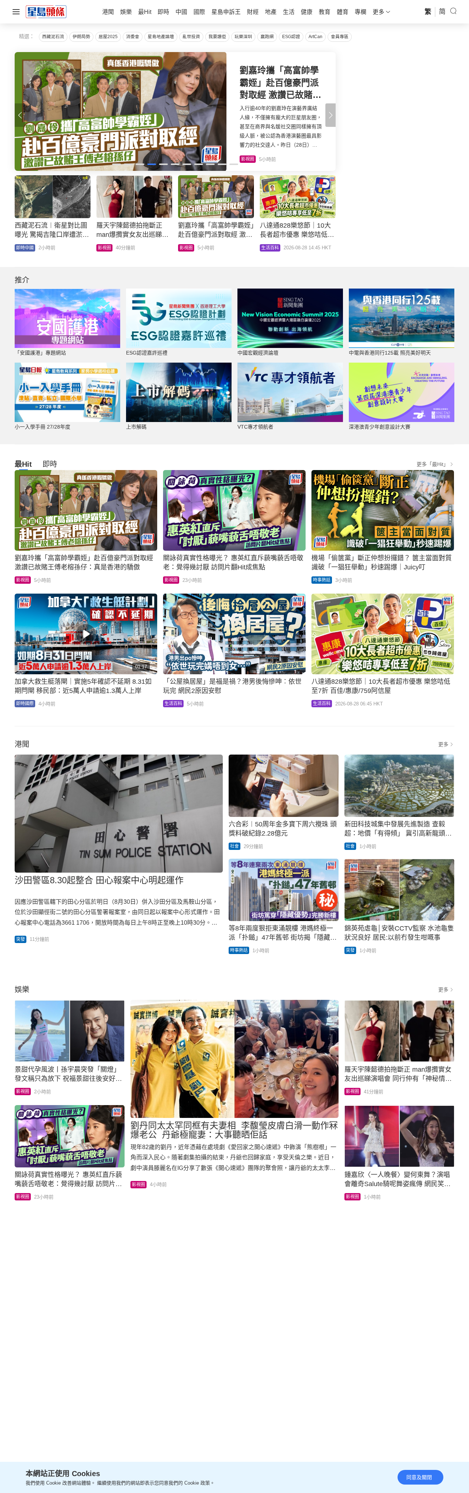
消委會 (132, 36)
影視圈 (104, 248)
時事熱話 (321, 580)
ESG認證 (291, 36)
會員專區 (339, 36)
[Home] (46, 11)
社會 (234, 846)
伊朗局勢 (81, 36)
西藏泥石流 (53, 36)
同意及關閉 (419, 1477)
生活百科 (270, 248)
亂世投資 (191, 36)
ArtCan (315, 36)
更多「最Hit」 (432, 464)
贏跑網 (267, 36)
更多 (443, 744)
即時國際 (25, 703)
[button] (330, 115)
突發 (20, 939)
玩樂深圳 (243, 36)
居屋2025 (108, 36)
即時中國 (25, 248)
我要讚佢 (217, 36)
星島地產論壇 (161, 36)
